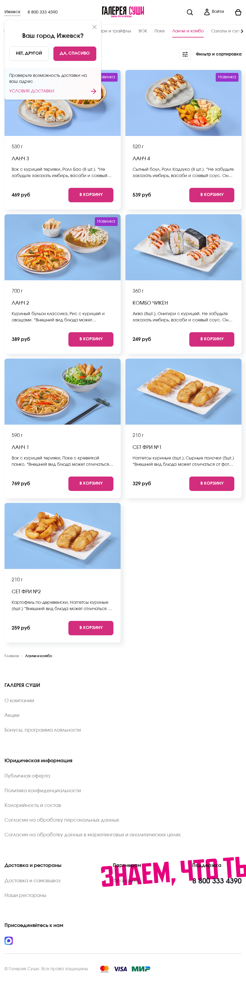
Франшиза (126, 880)
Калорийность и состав (32, 805)
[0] (235, 12)
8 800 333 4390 (43, 12)
